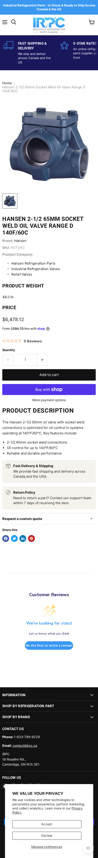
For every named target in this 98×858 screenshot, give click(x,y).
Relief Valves (21, 274)
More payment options (49, 400)
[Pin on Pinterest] (31, 538)
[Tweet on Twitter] (14, 538)
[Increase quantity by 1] (42, 359)
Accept (46, 824)
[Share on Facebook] (5, 538)
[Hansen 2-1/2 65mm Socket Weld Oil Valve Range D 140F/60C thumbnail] (10, 201)
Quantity (8, 350)
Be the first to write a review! (49, 645)
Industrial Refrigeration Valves (35, 269)
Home (7, 83)
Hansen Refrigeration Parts (33, 263)
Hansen (20, 240)
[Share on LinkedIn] (22, 538)
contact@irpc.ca (25, 745)
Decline (46, 835)
